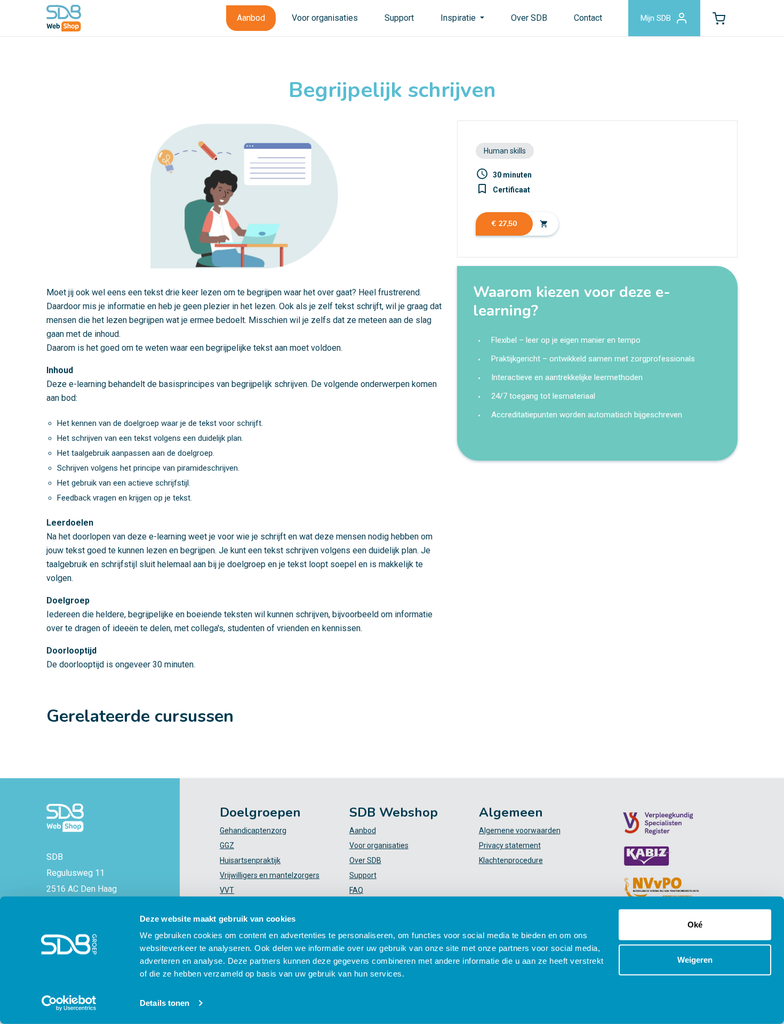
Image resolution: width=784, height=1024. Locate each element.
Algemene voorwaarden (520, 830)
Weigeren (695, 959)
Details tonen (164, 1002)
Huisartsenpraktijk (250, 860)
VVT (227, 890)
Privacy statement (510, 845)
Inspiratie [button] (459, 18)
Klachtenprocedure (511, 860)
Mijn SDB (656, 18)
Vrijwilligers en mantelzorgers (269, 875)
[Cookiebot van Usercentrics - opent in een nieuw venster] (69, 1003)
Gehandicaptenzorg (253, 830)
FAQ (356, 890)
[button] (719, 18)
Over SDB (529, 18)
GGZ (227, 845)
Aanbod (251, 18)
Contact (588, 18)
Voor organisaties (325, 18)
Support (399, 18)
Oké (694, 924)
